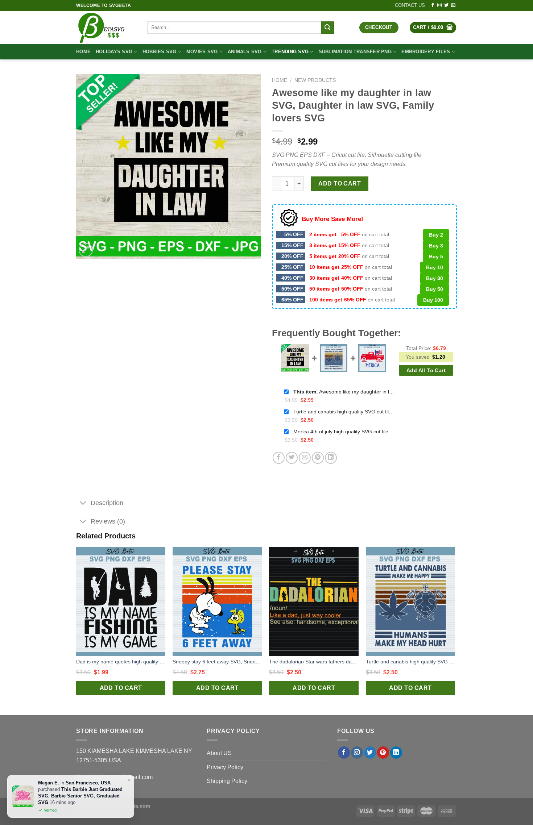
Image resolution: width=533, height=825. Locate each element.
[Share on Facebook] (279, 458)
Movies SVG (202, 51)
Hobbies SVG (159, 51)
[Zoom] (86, 250)
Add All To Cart (426, 370)
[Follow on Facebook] (432, 5)
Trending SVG (290, 51)
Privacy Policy (225, 767)
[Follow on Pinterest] (383, 752)
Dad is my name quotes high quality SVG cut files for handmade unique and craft (121, 661)
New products (315, 80)
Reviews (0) (108, 521)
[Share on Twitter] (292, 458)
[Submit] (327, 27)
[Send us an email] (453, 5)
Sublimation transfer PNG (355, 51)
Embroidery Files (425, 51)
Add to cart (339, 183)
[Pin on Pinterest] (318, 458)
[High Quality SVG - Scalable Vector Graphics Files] (106, 27)
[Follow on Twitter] (446, 5)
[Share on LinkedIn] (331, 458)
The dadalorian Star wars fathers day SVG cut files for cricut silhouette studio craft (314, 661)
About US (219, 753)
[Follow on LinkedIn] (396, 752)
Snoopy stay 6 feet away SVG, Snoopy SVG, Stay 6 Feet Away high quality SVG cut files (217, 661)
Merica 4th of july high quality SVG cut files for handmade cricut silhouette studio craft (344, 431)
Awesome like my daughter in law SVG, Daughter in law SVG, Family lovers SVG (344, 392)
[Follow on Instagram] (439, 5)
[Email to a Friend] (305, 458)
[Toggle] (83, 504)
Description (107, 503)
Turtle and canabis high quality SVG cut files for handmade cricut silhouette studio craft (344, 411)
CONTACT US (410, 5)
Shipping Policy (227, 781)
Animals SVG (245, 51)
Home (83, 51)
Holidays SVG (114, 51)
